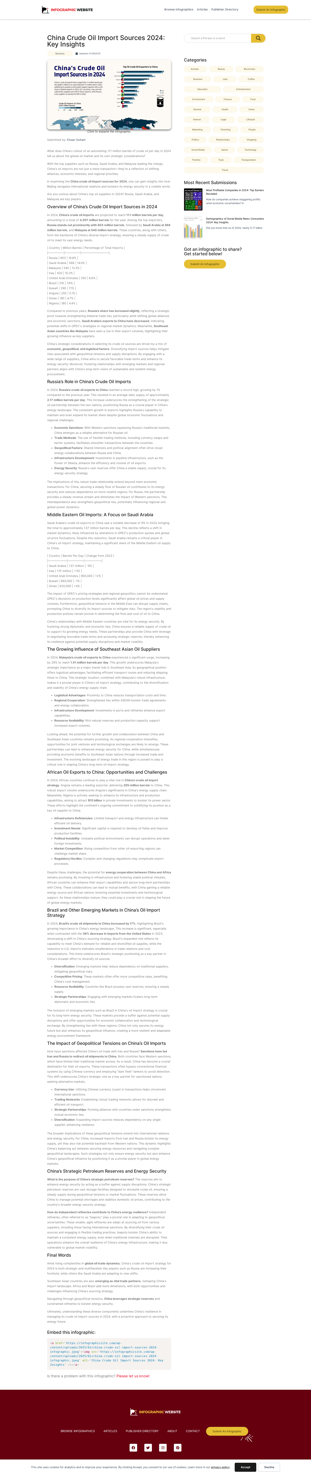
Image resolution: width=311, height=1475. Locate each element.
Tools (221, 159)
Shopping (251, 139)
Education (202, 89)
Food (252, 99)
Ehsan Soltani (76, 140)
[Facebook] (133, 1447)
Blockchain (249, 69)
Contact (193, 1431)
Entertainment (243, 89)
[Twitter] (148, 1447)
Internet (197, 119)
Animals (195, 69)
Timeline (196, 159)
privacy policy (220, 1467)
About (172, 1431)
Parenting (225, 129)
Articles (202, 9)
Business (59, 53)
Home (251, 109)
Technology (250, 149)
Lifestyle (250, 119)
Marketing (197, 129)
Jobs (225, 79)
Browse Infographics (178, 9)
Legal (223, 119)
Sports (224, 149)
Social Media (198, 149)
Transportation (248, 159)
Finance (228, 99)
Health (225, 109)
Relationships (223, 139)
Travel (225, 170)
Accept (245, 1467)
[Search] (258, 38)
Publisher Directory (224, 9)
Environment (198, 99)
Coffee (251, 79)
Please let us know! (133, 1376)
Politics (195, 139)
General (197, 109)
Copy (167, 1341)
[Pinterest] (177, 1447)
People (252, 129)
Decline (269, 1467)
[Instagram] (163, 1447)
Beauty (221, 69)
